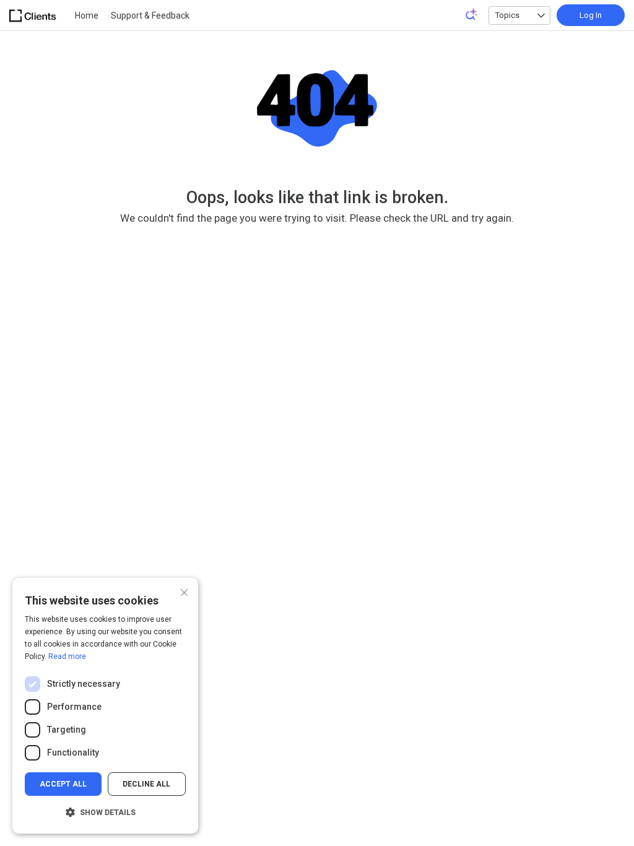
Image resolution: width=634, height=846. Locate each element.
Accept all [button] (63, 784)
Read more (67, 656)
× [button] (184, 591)
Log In (591, 15)
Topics (507, 15)
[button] (105, 812)
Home (86, 15)
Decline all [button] (146, 784)
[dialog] (105, 706)
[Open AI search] (471, 14)
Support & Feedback (150, 15)
